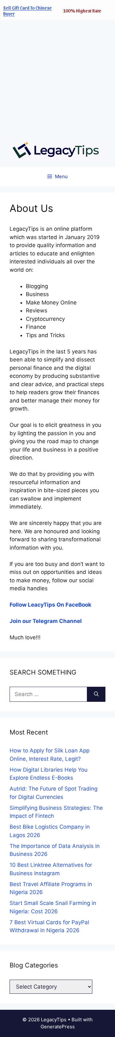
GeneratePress (58, 1027)
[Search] (96, 694)
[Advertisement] (57, 77)
